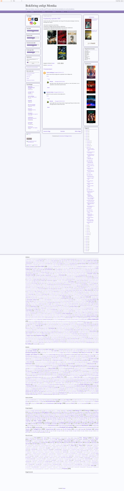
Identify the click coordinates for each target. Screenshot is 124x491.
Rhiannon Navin (55, 327)
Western (92, 403)
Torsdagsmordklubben (49, 391)
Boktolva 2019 (56, 413)
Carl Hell (68, 356)
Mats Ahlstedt (69, 316)
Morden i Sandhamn (53, 380)
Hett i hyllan (38, 421)
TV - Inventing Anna (58, 453)
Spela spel (28, 76)
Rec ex (29, 427)
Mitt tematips (36, 425)
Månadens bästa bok (43, 425)
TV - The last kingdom (77, 464)
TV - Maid (40, 456)
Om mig (65, 11)
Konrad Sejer (48, 374)
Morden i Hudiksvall (45, 380)
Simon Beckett (58, 332)
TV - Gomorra (28, 452)
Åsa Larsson (35, 344)
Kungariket (64, 374)
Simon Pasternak (65, 332)
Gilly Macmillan (85, 286)
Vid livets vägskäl (37, 393)
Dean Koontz (89, 277)
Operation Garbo (73, 381)
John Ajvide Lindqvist (32, 299)
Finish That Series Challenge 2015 (33, 416)
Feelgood (68, 400)
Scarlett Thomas (66, 331)
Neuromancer (46, 381)
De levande (30, 88)
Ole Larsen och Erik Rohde (59, 381)
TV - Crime (46, 448)
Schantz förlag (67, 386)
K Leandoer (40, 302)
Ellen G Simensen (48, 282)
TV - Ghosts (90, 450)
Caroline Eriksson (88, 269)
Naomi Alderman (56, 321)
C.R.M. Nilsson (30, 117)
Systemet (84, 388)
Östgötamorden (55, 394)
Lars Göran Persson (90, 306)
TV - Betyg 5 (87, 445)
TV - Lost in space (29, 456)
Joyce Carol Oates (55, 301)
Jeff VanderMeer (41, 295)
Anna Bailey (54, 263)
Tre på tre (76, 429)
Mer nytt (88, 188)
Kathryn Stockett (52, 305)
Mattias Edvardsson (91, 316)
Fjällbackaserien (90, 363)
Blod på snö (95, 354)
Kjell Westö (41, 306)
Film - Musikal (38, 441)
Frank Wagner (41, 365)
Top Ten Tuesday (67, 429)
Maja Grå (53, 377)
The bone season (54, 390)
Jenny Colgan (61, 295)
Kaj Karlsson (62, 302)
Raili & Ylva (90, 382)
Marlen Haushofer (35, 316)
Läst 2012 (78, 422)
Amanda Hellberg (39, 260)
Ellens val (92, 360)
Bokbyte (53, 412)
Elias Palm (79, 280)
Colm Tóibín (27, 276)
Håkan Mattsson (80, 290)
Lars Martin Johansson (47, 375)
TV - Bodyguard (54, 446)
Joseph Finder (43, 301)
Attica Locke (62, 266)
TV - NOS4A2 (39, 457)
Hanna (27, 368)
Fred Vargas (44, 284)
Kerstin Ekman (88, 305)
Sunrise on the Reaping (31, 105)
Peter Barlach (78, 324)
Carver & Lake (83, 356)
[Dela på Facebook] (61, 63)
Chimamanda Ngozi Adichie (60, 272)
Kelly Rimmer (82, 305)
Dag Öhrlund (77, 276)
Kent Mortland (66, 372)
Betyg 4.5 (96, 410)
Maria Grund (89, 313)
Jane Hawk (51, 371)
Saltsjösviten (39, 386)
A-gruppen (34, 349)
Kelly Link (76, 305)
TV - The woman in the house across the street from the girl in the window (74, 465)
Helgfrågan (28, 421)
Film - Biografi (37, 439)
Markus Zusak (28, 316)
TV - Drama (49, 449)
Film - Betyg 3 (83, 438)
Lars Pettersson (29, 308)
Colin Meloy (95, 275)
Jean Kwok (67, 294)
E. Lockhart (63, 280)
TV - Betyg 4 (79, 445)
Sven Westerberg (54, 337)
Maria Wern (77, 377)
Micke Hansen (92, 317)
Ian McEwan (44, 291)
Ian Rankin (49, 291)
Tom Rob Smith (47, 339)
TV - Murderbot (33, 457)
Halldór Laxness (88, 287)
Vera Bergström (81, 391)
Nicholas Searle (81, 321)
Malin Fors (60, 377)
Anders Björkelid (54, 260)
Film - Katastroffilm (90, 439)
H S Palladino (75, 287)
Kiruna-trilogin (95, 372)
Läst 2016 (33, 423)
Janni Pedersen (45, 294)
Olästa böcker (58, 11)
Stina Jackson (76, 335)
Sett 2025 (34, 443)
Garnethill (77, 365)
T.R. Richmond (78, 337)
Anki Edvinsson (88, 262)
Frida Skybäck (84, 284)
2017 (87, 239)
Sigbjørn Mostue (44, 332)
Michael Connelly (61, 317)
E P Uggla (53, 280)
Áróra (27, 394)
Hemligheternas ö (77, 368)
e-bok (31, 432)
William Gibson (41, 342)
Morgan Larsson (31, 321)
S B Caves (75, 328)
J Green (95, 291)
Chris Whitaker (69, 272)
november (88, 142)
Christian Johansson (90, 272)
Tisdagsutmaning (49, 429)
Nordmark (52, 381)
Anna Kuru (96, 263)
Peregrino (48, 382)
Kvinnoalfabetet (47, 422)
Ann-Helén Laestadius (35, 263)
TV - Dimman (44, 449)
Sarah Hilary (36, 331)
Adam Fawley (48, 349)
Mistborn (93, 378)
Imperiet (70, 370)
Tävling (82, 429)
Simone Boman (36, 387)
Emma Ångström (49, 283)
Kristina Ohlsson (74, 306)
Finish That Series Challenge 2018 (79, 416)
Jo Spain (92, 297)
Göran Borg (55, 366)
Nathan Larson (62, 321)
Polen (84, 401)
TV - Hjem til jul (64, 452)
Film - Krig (33, 441)
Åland (96, 403)
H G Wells (65, 287)
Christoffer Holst (29, 275)
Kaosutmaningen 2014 (92, 420)
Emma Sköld (29, 362)
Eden (75, 360)
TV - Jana (86, 453)
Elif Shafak (84, 280)
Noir (70, 401)
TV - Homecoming (71, 452)
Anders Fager (61, 260)
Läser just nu (91, 17)
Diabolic (33, 360)
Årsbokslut (41, 432)
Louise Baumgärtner (78, 309)
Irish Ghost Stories (95, 19)
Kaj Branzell (57, 302)
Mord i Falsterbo (38, 380)
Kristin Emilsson (47, 306)
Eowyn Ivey (65, 283)
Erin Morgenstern (72, 283)
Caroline (72, 356)
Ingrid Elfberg (74, 291)
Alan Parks (53, 259)
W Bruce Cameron (96, 341)
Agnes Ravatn (47, 259)
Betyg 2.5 (65, 410)
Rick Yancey (76, 327)
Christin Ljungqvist (32, 273)
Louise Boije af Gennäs (87, 309)
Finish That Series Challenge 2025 (41, 419)
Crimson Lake (84, 357)
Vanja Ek (68, 391)
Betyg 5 (29, 412)
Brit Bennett (41, 268)
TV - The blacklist (30, 464)
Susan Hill (34, 337)
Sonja (56, 387)
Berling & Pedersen (60, 354)
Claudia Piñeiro (89, 275)
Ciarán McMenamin (54, 275)
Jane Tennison (57, 371)
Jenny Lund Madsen (76, 295)
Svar (49, 79)
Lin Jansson (95, 308)
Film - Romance (45, 441)
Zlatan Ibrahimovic (77, 342)
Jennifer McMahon (55, 295)
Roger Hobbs (45, 328)
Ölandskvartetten (47, 394)
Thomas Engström (67, 338)
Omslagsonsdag (95, 425)
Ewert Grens (59, 363)
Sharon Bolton (93, 331)
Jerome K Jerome (39, 297)
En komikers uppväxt (52, 362)
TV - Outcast (74, 457)
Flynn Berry (39, 284)
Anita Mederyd (81, 262)
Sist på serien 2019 (54, 427)
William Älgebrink (49, 342)
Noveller (70, 425)
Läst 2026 (29, 425)
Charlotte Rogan (52, 272)
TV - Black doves (40, 446)
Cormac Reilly (72, 357)
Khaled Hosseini (94, 305)
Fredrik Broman (48, 365)
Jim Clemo (63, 371)
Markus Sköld (94, 315)
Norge (73, 401)
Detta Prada (56, 279)
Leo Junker (66, 375)
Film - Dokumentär (51, 439)
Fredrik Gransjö (54, 365)
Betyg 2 (59, 410)
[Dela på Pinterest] (63, 63)
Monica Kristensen (68, 319)
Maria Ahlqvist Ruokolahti (77, 313)
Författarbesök (75, 419)
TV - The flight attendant (45, 464)
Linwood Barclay (29, 309)
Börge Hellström (48, 268)
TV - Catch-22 (87, 446)
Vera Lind (88, 391)
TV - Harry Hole (39, 452)
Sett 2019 (66, 442)
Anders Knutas (32, 351)
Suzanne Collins (47, 337)
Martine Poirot (32, 378)
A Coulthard (27, 259)
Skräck (38, 403)
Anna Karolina (90, 263)
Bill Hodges (78, 354)
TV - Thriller (91, 465)
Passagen (40, 382)
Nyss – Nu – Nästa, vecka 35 (32, 97)
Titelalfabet (58, 429)
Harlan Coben (57, 288)
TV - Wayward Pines (60, 467)
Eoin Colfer (60, 283)
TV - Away (51, 445)
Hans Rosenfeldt (42, 288)
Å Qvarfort (83, 342)
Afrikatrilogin (61, 349)
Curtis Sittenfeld (67, 276)
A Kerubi (36, 259)
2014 (87, 244)
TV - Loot (95, 454)
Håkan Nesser (87, 290)
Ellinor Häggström (64, 282)
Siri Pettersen (87, 332)
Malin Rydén (28, 313)
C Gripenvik (59, 268)
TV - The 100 (87, 461)
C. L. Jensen (69, 268)
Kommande (38, 422)
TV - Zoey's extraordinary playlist (36, 468)
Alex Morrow (85, 349)
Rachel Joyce (80, 325)
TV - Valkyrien (53, 467)
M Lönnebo (39, 312)
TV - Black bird (34, 446)
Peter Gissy (92, 324)
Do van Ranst (77, 279)
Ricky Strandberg (82, 327)
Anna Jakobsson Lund (74, 263)
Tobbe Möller (40, 339)
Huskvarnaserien (54, 370)
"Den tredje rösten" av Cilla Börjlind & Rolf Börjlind (90, 155)
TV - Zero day (28, 468)
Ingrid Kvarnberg (83, 370)
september (89, 145)
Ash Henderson (68, 352)
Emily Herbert (92, 282)
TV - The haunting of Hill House (66, 464)
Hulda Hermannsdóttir (38, 370)
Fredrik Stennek (58, 284)
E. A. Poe (58, 280)
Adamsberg (56, 349)
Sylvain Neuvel (61, 337)
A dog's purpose (28, 349)
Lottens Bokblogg (50, 72)
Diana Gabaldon (62, 279)
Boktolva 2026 (37, 415)
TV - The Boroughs (93, 461)
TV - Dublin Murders (64, 449)
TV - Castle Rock (81, 446)
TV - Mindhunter (83, 456)
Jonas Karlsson (85, 299)
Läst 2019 (54, 423)
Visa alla (38, 130)
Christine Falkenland (74, 273)
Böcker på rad (52, 415)
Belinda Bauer (80, 266)
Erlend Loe (78, 283)
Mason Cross (63, 316)
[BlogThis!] (59, 63)
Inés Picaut (89, 370)
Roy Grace (77, 384)
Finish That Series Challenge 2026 (56, 419)
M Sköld (53, 312)
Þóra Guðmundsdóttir (62, 394)
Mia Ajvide (55, 317)
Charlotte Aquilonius (36, 272)
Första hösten (70, 365)
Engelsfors (62, 362)
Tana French (84, 337)
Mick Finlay (81, 317)
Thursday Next (68, 390)
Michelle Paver (74, 317)
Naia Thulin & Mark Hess (31, 381)
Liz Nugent (47, 309)
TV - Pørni (42, 458)
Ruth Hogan (65, 328)
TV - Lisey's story (76, 454)
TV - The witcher (58, 465)
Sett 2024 (28, 443)
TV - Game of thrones (83, 450)
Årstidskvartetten (32, 394)
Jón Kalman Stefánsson (33, 302)
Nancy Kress (50, 321)
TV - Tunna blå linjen (33, 467)
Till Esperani (85, 390)
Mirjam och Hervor (74, 378)
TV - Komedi (96, 453)
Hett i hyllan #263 (89, 160)
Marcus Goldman (70, 377)
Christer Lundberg (76, 272)
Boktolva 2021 (72, 413)
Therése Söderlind (46, 338)
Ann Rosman (28, 263)
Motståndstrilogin (79, 380)
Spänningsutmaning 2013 (81, 427)
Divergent (38, 360)
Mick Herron (86, 317)
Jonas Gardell (71, 299)
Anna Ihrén (66, 263)
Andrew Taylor (49, 262)
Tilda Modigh (79, 390)
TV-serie (64, 468)
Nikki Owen (93, 321)
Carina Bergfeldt (58, 269)
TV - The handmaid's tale (55, 464)
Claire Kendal (75, 275)
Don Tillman (43, 360)
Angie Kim (76, 262)
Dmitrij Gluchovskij (70, 279)
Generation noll (94, 30)
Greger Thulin (82, 365)
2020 (87, 139)
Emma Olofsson (42, 283)
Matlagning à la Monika (30, 80)
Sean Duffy (73, 386)
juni (87, 226)
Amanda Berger (91, 349)
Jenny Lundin (84, 295)
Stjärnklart (34, 388)
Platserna (68, 382)
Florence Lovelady (34, 365)
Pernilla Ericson (72, 324)
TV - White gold (87, 467)
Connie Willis (39, 276)
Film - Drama (58, 439)
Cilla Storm (54, 357)
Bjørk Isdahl (89, 354)
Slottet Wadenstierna (43, 387)
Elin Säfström (34, 282)
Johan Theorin (69, 298)
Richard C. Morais (63, 327)
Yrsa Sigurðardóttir (64, 342)
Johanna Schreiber (88, 298)
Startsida (29, 11)
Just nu (62, 420)
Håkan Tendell (96, 290)
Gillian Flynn (79, 286)
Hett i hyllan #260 (89, 210)
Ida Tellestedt (54, 291)
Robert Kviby (39, 328)
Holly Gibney (96, 368)
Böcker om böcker (45, 415)
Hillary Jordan (53, 290)
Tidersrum (73, 390)
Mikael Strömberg (47, 319)
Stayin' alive (88, 387)
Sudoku (28, 78)
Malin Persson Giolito (93, 312)
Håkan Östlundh (37, 291)
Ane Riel (64, 262)
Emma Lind (96, 360)
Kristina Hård (66, 306)
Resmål (37, 427)
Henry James (47, 290)
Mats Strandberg (77, 316)
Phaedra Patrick (57, 325)
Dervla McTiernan (50, 279)
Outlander (93, 381)
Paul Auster (54, 324)
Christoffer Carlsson (92, 273)
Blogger (63, 488)
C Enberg (54, 268)
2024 (87, 133)
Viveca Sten (82, 341)
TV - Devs (38, 449)
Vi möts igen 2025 (91, 430)
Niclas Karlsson (87, 321)
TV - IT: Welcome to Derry (35, 453)
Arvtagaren (61, 352)
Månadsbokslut (51, 425)
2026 (87, 130)
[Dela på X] (60, 63)
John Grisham (47, 299)
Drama (56, 400)
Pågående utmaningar (38, 11)
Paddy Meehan (34, 382)
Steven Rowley (70, 335)
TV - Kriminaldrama (43, 454)
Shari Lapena (86, 331)
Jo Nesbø (86, 297)
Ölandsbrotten (40, 394)
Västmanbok (30, 113)
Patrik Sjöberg (48, 324)
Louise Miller (95, 309)
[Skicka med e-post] (58, 63)
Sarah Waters (53, 331)
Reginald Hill (49, 327)
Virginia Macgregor (75, 341)
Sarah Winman (60, 331)
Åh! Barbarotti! (89, 208)
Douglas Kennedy (36, 280)
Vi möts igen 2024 (83, 430)
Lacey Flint (29, 375)
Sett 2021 (80, 442)
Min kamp (68, 378)
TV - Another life (29, 445)
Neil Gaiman (69, 321)
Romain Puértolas (59, 328)
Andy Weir (60, 262)
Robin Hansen (66, 384)
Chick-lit (45, 399)
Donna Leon (90, 279)
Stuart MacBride (83, 335)
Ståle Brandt (95, 335)
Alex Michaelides (72, 259)
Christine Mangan (82, 273)
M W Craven (57, 312)
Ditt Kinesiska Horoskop (30, 73)
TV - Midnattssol (76, 456)
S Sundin (89, 328)
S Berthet (79, 328)
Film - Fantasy (76, 439)
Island (31, 401)
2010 (87, 250)
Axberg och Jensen (85, 352)
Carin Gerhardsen (48, 269)
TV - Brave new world (61, 446)
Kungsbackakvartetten (71, 374)
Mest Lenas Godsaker (31, 104)
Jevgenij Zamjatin (74, 297)
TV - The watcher (51, 465)
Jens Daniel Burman (91, 295)
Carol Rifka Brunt (80, 269)
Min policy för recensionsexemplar (32, 67)
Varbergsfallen (74, 391)
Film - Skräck (75, 441)
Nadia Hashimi (44, 321)
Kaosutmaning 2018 (70, 420)
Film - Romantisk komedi (54, 441)
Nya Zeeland (79, 401)
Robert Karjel (34, 328)
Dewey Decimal (28, 360)
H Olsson (70, 287)
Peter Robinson (45, 325)
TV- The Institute (58, 468)
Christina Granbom (41, 273)
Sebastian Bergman (81, 386)
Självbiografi (33, 403)
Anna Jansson (82, 263)
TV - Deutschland (33, 449)
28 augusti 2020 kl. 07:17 (59, 72)
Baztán (93, 352)
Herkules (89, 368)
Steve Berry (57, 335)
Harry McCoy (61, 368)
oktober (88, 144)
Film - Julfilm (83, 439)
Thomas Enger (60, 338)
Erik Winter (84, 362)
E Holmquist (42, 280)
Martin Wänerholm (49, 316)
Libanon (61, 401)
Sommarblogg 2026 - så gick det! (33, 114)
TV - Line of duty (69, 454)
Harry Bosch (45, 368)
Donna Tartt (95, 279)
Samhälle (92, 401)
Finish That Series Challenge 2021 (52, 417)
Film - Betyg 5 (30, 439)
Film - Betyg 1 (68, 438)
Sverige (59, 403)
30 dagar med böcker (35, 410)
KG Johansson (50, 302)
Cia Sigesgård (46, 275)
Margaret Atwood (52, 313)
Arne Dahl (41, 266)
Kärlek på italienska (87, 374)
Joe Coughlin (68, 371)
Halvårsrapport (91, 419)
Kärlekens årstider (95, 374)
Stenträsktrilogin (94, 387)
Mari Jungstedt (66, 313)
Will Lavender (29, 342)
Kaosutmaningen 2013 (80, 420)
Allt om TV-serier (29, 438)
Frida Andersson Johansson (75, 284)
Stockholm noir (41, 388)
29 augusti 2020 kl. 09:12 (60, 101)
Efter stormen (30, 123)
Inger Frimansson (68, 291)
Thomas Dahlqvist (54, 338)
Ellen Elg (87, 360)
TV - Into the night (51, 453)
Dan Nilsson (95, 276)
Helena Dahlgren (94, 288)
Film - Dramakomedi (68, 439)
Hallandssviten (80, 366)
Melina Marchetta (35, 317)
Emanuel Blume (79, 282)
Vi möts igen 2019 (43, 430)
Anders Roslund (75, 260)
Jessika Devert (65, 297)
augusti (88, 147)
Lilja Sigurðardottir (88, 308)
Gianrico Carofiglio (68, 286)
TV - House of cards (85, 452)
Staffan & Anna (82, 387)
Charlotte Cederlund (44, 272)
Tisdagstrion (37, 429)
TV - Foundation (64, 450)
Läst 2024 (89, 423)
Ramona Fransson (95, 325)
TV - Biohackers (94, 445)
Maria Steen (95, 313)
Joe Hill (40, 298)
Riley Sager (88, 327)
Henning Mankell (28, 290)
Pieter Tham (70, 325)
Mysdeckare (66, 401)
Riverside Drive (46, 384)
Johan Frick (51, 298)
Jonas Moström (93, 299)
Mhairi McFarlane (49, 317)
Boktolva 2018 (48, 413)
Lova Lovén (36, 310)
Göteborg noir (61, 366)
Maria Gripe (84, 313)
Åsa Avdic (95, 342)
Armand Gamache (31, 352)
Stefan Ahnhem (94, 31)
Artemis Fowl (48, 352)
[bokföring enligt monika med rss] (29, 20)
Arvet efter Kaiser (55, 352)
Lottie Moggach (70, 309)
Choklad (49, 357)
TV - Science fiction (86, 458)
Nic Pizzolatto (74, 321)
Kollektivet (33, 374)
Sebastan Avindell (73, 331)
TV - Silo (64, 460)
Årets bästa (36, 432)
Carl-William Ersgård (65, 269)
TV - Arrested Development (44, 445)
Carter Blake (77, 356)
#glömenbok (28, 410)
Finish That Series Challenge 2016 (48, 416)
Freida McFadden (66, 284)
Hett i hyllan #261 (89, 189)
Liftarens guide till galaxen (74, 375)
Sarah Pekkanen (47, 331)
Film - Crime (43, 439)
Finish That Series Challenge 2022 (67, 417)
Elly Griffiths (71, 282)
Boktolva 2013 (82, 412)
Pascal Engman (34, 324)
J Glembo (91, 291)
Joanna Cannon (29, 298)
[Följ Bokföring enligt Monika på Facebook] (33, 20)
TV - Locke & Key (83, 454)
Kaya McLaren (65, 305)
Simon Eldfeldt (30, 387)
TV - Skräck (69, 460)
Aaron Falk (42, 349)
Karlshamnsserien (42, 372)
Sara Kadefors (78, 329)
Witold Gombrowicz (56, 342)
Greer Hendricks (32, 287)
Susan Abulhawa (28, 337)
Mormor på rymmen (70, 380)
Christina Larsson (49, 273)
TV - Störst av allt (54, 461)
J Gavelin (86, 291)
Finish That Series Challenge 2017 (64, 416)
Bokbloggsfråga (37, 412)
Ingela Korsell (61, 291)
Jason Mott (57, 294)
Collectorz (57, 415)
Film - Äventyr (32, 442)
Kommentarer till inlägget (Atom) (65, 136)
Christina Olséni (66, 273)
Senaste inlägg (46, 131)
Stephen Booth (30, 335)
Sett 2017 (52, 442)
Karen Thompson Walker (83, 302)
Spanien (44, 403)
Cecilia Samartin (28, 272)
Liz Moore (42, 309)
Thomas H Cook (82, 338)
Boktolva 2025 (30, 415)
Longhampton (29, 377)
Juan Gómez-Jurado (67, 301)
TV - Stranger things (47, 461)
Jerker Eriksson (32, 297)
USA (87, 403)
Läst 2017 (40, 423)
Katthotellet (54, 372)
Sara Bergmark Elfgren (69, 329)
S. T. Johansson (95, 328)
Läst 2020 (61, 423)
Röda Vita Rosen (95, 384)
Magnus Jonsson (85, 312)
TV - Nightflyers (50, 457)
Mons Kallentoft (93, 319)
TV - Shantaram (33, 460)
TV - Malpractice (45, 456)
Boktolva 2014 (90, 412)
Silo (26, 387)
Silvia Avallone (51, 332)
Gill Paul (74, 286)
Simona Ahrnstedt (73, 332)
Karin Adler (34, 372)
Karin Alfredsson (92, 302)
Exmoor (64, 363)
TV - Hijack (51, 452)
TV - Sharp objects (40, 460)
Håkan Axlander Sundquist (71, 290)
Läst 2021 (68, 423)
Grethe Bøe (54, 287)
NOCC (97, 380)
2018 (87, 238)
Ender (58, 362)
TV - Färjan (76, 450)
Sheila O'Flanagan (29, 332)
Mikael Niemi (40, 319)
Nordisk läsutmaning (62, 425)
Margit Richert (59, 313)
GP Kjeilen (95, 284)
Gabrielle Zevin (37, 286)
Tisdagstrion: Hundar (90, 164)
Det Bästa (62, 415)
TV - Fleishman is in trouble (46, 450)
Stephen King (40, 335)
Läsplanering (49, 65)
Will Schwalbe (35, 342)
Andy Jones (55, 262)
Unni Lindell (28, 341)
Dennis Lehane (36, 279)
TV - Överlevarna (51, 468)
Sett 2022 (87, 442)
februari (88, 233)
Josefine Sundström (37, 301)
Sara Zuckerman (56, 386)
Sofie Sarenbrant (45, 334)
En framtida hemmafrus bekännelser (40, 362)
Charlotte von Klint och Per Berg (40, 357)
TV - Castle (75, 446)
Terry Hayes (31, 338)
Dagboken (28, 358)
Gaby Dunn (43, 286)
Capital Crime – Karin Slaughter (32, 127)
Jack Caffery (28, 371)
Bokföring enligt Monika (41, 5)
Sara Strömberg (29, 331)
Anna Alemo (48, 263)
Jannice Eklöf (51, 294)
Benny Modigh (52, 354)
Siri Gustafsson (80, 332)
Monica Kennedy (31, 380)
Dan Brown (84, 276)
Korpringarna (55, 374)
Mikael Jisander (33, 319)
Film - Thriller (91, 441)
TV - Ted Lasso (81, 461)
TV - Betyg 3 (71, 445)
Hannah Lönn (31, 368)
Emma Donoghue (34, 283)
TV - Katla (90, 453)
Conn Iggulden (33, 276)
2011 (87, 249)
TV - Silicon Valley (59, 460)
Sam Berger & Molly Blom (48, 386)
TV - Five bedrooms (38, 450)
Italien (35, 401)
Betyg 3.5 (78, 410)
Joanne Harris (35, 298)
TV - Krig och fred (35, 454)
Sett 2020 (73, 442)
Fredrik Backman (51, 284)
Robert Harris (28, 328)
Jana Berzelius (45, 371)
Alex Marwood (64, 259)
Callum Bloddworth (76, 268)
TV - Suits (60, 461)
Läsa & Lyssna (30, 126)
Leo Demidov (60, 375)
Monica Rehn (84, 319)
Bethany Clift (87, 266)
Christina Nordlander (58, 273)
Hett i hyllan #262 (89, 174)
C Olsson (64, 268)
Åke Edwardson (90, 342)
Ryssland (87, 401)
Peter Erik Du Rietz (86, 324)
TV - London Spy (90, 454)
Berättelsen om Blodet (70, 354)
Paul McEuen (60, 324)
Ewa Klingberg (94, 283)
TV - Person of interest (30, 458)
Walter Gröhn (55, 393)
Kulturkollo (30, 100)
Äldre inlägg (78, 131)
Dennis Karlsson (29, 279)
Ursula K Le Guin (34, 341)
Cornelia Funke (52, 276)
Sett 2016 (45, 442)
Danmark (51, 399)
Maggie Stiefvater (78, 312)
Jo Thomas (96, 297)
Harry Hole (51, 368)
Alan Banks (74, 349)
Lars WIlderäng (42, 308)
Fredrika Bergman (62, 365)
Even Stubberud (53, 363)
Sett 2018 (59, 442)
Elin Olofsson (29, 282)
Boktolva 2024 (95, 413)
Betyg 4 (87, 410)
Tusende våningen (57, 391)
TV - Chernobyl (93, 446)
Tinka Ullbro (95, 338)
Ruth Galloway (85, 384)
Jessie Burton (59, 297)
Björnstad (84, 354)
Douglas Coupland (28, 280)
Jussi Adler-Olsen (90, 301)
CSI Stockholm (54, 356)
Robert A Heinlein (94, 327)
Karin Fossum (41, 304)
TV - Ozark (79, 457)
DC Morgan (95, 357)
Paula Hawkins (66, 324)
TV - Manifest (69, 456)
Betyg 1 (50, 410)
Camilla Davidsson (85, 268)
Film (35, 438)
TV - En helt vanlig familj (87, 449)
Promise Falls (78, 382)
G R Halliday (90, 284)
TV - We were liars (68, 467)
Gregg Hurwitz (39, 287)
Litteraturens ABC (55, 422)
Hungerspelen (47, 370)
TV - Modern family (90, 456)
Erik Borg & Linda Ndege (76, 362)
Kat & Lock (49, 372)
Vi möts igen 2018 (35, 430)
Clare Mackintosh (82, 275)
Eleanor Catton (73, 280)
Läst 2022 (75, 423)
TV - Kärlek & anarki (50, 454)
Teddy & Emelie (42, 390)
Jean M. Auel (73, 294)
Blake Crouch (93, 266)
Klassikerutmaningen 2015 (30, 422)
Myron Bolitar (86, 380)
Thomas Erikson (75, 338)
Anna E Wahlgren (60, 263)
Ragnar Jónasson (87, 325)
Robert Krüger (52, 384)
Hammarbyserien (93, 366)
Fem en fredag (88, 415)
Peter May (38, 325)
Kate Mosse (38, 305)
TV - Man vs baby (52, 456)
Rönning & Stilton (31, 386)
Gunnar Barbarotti (40, 366)
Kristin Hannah (54, 306)
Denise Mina (96, 277)
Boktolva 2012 (74, 412)
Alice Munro (93, 259)
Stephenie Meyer (51, 335)
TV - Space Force (93, 460)
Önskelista (47, 432)
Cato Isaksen (91, 356)
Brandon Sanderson (34, 268)
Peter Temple (51, 325)
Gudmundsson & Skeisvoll (91, 365)
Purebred (85, 382)
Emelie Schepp (86, 282)
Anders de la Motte (92, 260)
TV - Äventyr (45, 468)
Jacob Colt (39, 371)
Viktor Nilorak (69, 341)
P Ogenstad (29, 324)
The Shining (48, 390)
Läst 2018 (47, 423)
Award (42, 410)
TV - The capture (37, 464)
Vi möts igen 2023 (75, 430)
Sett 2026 (42, 443)
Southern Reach (62, 387)
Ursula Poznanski (41, 341)
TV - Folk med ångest (56, 450)
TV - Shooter (46, 460)
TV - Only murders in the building (65, 457)
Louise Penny (29, 310)
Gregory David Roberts (47, 287)
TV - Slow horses (76, 460)
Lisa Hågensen (36, 309)
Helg (96, 419)
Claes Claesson (60, 357)
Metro (49, 378)
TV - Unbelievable (41, 467)
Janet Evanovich (38, 294)
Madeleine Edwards (38, 377)
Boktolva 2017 (40, 413)
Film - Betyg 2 (74, 438)
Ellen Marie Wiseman (56, 282)
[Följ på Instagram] (31, 24)
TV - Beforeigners (57, 445)
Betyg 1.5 (54, 410)
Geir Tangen (48, 286)
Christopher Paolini (39, 275)
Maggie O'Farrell (71, 312)
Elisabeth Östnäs (41, 282)
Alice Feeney (87, 259)
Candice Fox (34, 269)
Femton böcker (95, 415)
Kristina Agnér (60, 306)
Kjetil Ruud (28, 374)
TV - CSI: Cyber (69, 446)
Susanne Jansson (40, 337)
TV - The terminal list (35, 465)
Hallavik (86, 366)
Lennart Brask (54, 375)
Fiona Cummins (32, 284)
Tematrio (28, 429)
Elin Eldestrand (90, 280)
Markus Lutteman (87, 315)
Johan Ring (63, 298)
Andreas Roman (29, 262)
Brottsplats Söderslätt (46, 356)
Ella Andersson (80, 360)
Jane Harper (31, 294)
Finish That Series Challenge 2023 (83, 417)
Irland (27, 401)
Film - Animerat (62, 438)
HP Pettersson (68, 366)
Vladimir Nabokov (88, 341)
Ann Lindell (54, 351)
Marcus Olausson (45, 313)
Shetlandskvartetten (92, 386)
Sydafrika (67, 403)
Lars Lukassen (39, 375)
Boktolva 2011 (66, 412)
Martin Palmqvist (42, 316)
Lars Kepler (96, 306)
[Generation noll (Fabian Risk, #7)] (88, 39)
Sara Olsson (96, 329)
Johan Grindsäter (57, 298)
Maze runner (38, 378)
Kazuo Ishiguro (71, 305)
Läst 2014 (92, 422)
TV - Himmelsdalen (57, 452)
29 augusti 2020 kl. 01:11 (59, 92)
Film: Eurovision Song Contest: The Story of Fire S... (90, 149)
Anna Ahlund (42, 263)
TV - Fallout (94, 449)
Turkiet (78, 403)
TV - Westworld (81, 467)
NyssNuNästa (77, 425)
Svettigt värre (30, 101)
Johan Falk (74, 371)
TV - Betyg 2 (64, 445)
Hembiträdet (70, 368)
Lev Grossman (75, 308)
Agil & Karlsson (68, 349)
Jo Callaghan (80, 297)
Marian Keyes (28, 315)
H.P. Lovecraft (81, 287)
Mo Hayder (61, 319)
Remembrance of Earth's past (37, 384)
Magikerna (45, 377)
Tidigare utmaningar (49, 11)
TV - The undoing (44, 465)
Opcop (66, 381)
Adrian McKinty (41, 259)
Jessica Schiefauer (52, 297)
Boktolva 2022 (80, 413)
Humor (95, 399)
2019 (87, 236)
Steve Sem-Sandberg (63, 335)
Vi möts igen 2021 (59, 430)
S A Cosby (70, 328)
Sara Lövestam (85, 329)
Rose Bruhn (72, 384)
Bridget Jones (39, 356)
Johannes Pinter (96, 298)
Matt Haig (83, 316)
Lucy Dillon (60, 310)
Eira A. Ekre (68, 280)
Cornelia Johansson (60, 276)
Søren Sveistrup (67, 337)
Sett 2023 (94, 442)
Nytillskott (85, 425)
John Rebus (79, 371)
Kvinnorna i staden (80, 374)
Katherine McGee (45, 305)
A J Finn (32, 259)
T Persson (73, 337)
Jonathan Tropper (29, 301)
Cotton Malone (78, 357)
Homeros (58, 290)
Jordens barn (91, 371)
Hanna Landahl (94, 287)
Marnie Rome (85, 377)
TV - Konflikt (29, 454)
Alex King (79, 349)
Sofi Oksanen (93, 332)
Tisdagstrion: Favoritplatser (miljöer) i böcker (90, 195)
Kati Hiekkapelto (59, 305)
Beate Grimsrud (73, 266)
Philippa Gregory (64, 325)
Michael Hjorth (68, 317)
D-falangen (90, 357)
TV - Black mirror (47, 446)
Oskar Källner (87, 323)
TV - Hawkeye (45, 452)
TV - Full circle (70, 450)
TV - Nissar (56, 457)
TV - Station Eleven (39, 461)
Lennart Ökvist (69, 308)
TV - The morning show (93, 464)
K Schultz (45, 302)
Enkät (81, 415)
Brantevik (33, 356)
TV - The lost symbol (85, 464)
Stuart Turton (90, 335)
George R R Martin (61, 286)
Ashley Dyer (56, 266)
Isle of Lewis (94, 370)
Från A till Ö (68, 419)
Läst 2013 (85, 422)
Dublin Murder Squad (57, 360)
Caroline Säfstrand (36, 271)
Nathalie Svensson (39, 381)
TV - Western (75, 467)
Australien (32, 399)
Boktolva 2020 (64, 413)
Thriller (72, 403)
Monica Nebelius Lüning (76, 319)
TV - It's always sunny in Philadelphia (69, 453)
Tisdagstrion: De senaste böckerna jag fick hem (90, 215)
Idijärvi (66, 370)
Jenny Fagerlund (69, 295)
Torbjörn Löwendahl (55, 339)
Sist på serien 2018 (45, 427)
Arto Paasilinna (49, 266)
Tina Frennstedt (89, 338)
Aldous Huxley (58, 259)
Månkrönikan (92, 380)
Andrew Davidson (42, 262)
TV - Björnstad (28, 446)
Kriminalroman (51, 401)
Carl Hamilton (61, 356)
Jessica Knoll (46, 297)
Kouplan (59, 374)
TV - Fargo (31, 450)
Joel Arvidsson (45, 298)
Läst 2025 (96, 423)
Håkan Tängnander (30, 291)
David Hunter (46, 358)
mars (88, 231)
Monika (51, 81)
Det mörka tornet (93, 358)
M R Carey (48, 312)
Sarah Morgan (41, 331)
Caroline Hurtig (94, 269)
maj (87, 228)
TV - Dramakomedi (56, 449)
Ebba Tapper (71, 360)
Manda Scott (39, 313)
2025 (87, 131)
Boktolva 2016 (32, 413)
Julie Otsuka (83, 301)
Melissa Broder (41, 317)
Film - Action (44, 438)
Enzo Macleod (68, 362)
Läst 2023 (82, 423)
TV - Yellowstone (94, 467)
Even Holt (88, 283)
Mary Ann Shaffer (56, 316)
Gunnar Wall (59, 287)
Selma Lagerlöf (80, 331)
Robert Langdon (59, 384)
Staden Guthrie (76, 387)
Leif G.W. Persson (62, 308)
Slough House (51, 387)
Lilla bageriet (82, 375)
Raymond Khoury (43, 327)
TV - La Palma (57, 454)
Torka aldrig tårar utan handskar (38, 391)
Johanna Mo (82, 298)
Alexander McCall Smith (80, 259)
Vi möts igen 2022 (67, 430)
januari (88, 234)
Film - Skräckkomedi (83, 441)
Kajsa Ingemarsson (69, 302)
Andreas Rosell (35, 262)
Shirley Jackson (37, 332)
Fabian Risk (70, 363)
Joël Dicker (61, 301)
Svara (48, 76)
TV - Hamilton (33, 452)
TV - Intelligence (43, 453)
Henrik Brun (35, 290)
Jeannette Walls (34, 295)
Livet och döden (95, 375)
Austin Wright (67, 266)
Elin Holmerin (96, 280)
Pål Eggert (75, 325)
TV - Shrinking (52, 460)
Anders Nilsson (68, 260)
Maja (49, 377)
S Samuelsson (85, 328)
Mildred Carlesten (55, 378)
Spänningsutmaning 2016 (92, 427)
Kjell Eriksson (34, 306)
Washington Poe (63, 393)
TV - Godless (95, 450)
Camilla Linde (91, 268)
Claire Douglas (69, 275)
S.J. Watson (32, 329)
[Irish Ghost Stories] (88, 28)
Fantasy (62, 399)
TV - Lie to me (63, 454)
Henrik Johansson (41, 290)
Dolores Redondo (83, 279)
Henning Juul (83, 368)
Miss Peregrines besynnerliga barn (84, 378)
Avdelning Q (76, 352)
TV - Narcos (44, 457)
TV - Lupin (35, 456)
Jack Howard (34, 371)
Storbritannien (50, 403)
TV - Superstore (74, 461)
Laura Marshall (48, 308)
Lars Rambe (35, 308)
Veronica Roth (62, 341)
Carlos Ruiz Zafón (73, 269)
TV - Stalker (33, 461)
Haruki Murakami (81, 288)
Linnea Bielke (88, 375)
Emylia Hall (55, 283)
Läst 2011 (71, 422)
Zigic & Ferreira (94, 393)
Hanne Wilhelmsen (38, 368)
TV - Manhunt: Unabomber (61, 456)
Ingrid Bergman (76, 370)
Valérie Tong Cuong (48, 341)
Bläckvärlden (28, 356)
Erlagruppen (90, 362)
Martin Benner (91, 377)
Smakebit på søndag (66, 427)
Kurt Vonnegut (82, 306)
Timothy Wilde (92, 390)
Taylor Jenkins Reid (91, 337)
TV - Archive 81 (35, 445)
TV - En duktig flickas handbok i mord (75, 449)
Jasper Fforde (62, 294)
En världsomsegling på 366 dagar (72, 415)
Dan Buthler (89, 276)
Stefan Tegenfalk (83, 334)
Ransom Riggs (29, 327)
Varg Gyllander (55, 341)
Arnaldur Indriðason (30, 266)
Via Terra (92, 391)
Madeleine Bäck (64, 312)
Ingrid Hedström (81, 291)
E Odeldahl (48, 280)
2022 (87, 136)
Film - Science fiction (66, 441)
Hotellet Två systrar (30, 370)
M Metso (44, 312)
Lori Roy (65, 309)
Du (51, 360)
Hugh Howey (63, 290)
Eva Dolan (83, 283)
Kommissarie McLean (41, 374)
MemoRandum (44, 378)
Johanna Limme (76, 298)
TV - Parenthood (86, 457)
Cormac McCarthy (46, 276)
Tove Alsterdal (62, 339)
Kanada (42, 401)
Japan (39, 401)
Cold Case (66, 357)
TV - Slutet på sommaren (85, 460)
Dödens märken (65, 360)
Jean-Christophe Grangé (81, 294)
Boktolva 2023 (88, 413)
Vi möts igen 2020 (51, 430)
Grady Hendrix (91, 286)
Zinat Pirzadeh (70, 342)
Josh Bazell (49, 301)
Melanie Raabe (28, 317)
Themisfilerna (61, 390)
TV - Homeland (78, 452)
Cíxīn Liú (72, 276)
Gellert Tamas (54, 286)
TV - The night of (28, 465)
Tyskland (82, 403)
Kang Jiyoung (75, 302)
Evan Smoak (46, 363)
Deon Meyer (43, 279)
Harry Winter (74, 288)
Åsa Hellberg (28, 344)
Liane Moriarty (81, 308)
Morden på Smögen (62, 380)
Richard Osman (69, 327)
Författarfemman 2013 (83, 419)
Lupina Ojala (71, 310)
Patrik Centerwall (41, 324)
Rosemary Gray (94, 20)
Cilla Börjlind (62, 275)
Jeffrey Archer (47, 295)
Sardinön (62, 386)
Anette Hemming (70, 262)
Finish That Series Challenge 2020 (36, 417)
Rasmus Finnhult (36, 327)
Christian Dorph (82, 272)
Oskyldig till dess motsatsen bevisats (84, 381)
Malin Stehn (33, 313)
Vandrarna (64, 391)
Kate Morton (33, 305)
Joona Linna (85, 371)
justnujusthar (30, 122)
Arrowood (43, 352)
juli (87, 225)
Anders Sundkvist (83, 260)
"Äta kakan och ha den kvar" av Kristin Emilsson (90, 192)
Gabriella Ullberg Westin (30, 286)
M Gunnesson (33, 312)
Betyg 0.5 (46, 410)
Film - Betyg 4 (95, 438)
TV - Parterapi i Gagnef (93, 457)
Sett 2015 (39, 442)
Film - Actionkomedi (53, 438)
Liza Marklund (53, 309)
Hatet (65, 368)
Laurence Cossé (55, 308)
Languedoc (34, 375)
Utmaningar (88, 429)
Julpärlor (96, 371)
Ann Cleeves (94, 262)
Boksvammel (59, 412)
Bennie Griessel (45, 354)
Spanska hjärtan (69, 387)
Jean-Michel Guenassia (90, 294)
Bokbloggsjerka (45, 412)
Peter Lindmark (31, 325)
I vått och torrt (61, 370)
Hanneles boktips (50, 92)
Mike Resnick (55, 319)
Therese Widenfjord (38, 338)
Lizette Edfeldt (60, 309)
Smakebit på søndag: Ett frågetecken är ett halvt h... (90, 203)
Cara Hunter (40, 269)
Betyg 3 (70, 410)
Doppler (48, 360)
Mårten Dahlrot (38, 321)
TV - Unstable (48, 467)
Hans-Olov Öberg (50, 288)
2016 (87, 241)
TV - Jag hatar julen (80, 453)
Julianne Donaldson (76, 301)
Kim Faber (27, 306)
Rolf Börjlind (52, 328)
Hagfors (74, 366)
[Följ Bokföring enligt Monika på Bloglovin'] (36, 20)
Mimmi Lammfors (62, 378)
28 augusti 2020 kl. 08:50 (60, 81)
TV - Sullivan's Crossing (67, 461)
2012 (87, 247)
